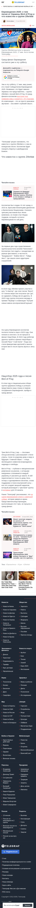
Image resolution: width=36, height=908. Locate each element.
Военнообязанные (27, 750)
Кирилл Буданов (9, 791)
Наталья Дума (10, 21)
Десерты (24, 825)
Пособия (24, 631)
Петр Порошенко (9, 795)
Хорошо (27, 905)
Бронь (23, 743)
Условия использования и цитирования (16, 868)
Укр (33, 2)
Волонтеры (7, 755)
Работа (23, 610)
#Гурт (20, 564)
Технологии (7, 682)
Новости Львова (9, 620)
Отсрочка (24, 746)
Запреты (24, 783)
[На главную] (18, 2)
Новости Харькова (9, 610)
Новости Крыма (8, 637)
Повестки (24, 740)
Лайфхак (24, 722)
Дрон (5, 692)
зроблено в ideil (7, 901)
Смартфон (7, 695)
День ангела (25, 786)
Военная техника (9, 758)
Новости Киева (8, 606)
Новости (5, 602)
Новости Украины (16, 188)
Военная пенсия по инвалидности (10, 826)
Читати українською (8, 25)
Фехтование (25, 669)
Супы (23, 822)
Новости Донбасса (9, 633)
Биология (6, 688)
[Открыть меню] (3, 2)
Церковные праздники (25, 770)
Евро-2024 (24, 666)
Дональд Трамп (8, 774)
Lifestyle (22, 702)
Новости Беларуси (9, 722)
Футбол (23, 652)
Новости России (8, 712)
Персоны (5, 765)
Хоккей (23, 662)
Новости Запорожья (7, 624)
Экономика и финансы (6, 649)
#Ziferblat (26, 564)
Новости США (8, 709)
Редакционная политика (10, 865)
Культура (24, 719)
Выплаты (24, 613)
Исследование (26, 695)
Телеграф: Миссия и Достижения (14, 888)
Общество (23, 602)
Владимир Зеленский (6, 770)
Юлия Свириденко (9, 804)
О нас (4, 858)
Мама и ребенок (26, 682)
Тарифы (6, 664)
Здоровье (23, 678)
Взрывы (6, 745)
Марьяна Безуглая (9, 801)
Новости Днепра (9, 613)
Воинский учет (26, 753)
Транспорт (6, 658)
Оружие (6, 752)
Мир (3, 702)
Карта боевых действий (8, 741)
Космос (5, 685)
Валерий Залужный (6, 787)
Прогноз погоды (26, 635)
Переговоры (7, 748)
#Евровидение (11, 564)
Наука (4, 678)
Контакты (5, 878)
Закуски (23, 832)
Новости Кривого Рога (9, 629)
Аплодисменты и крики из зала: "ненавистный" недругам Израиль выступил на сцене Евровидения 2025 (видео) (22, 539)
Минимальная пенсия (8, 832)
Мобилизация (24, 736)
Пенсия (4, 811)
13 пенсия (6, 815)
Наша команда (7, 882)
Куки (17, 905)
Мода (22, 712)
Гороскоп (24, 706)
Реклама (5, 872)
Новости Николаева (7, 641)
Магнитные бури (26, 726)
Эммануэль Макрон (7, 782)
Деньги (5, 654)
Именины (24, 789)
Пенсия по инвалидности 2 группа (8, 820)
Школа (23, 623)
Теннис (23, 659)
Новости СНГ (8, 716)
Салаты (23, 829)
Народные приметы (24, 775)
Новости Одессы (9, 616)
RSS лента (6, 892)
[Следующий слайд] (34, 6)
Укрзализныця (8, 671)
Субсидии (24, 616)
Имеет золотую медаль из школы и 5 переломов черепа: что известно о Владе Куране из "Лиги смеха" (22, 522)
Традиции (24, 779)
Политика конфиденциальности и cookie (16, 862)
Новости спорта (25, 648)
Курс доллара (8, 668)
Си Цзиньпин (7, 778)
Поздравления (26, 729)
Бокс (22, 656)
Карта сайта (6, 885)
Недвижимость (8, 661)
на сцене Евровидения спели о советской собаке (17, 497)
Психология (25, 692)
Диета (23, 688)
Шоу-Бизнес (17, 516)
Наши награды (7, 875)
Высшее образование (25, 627)
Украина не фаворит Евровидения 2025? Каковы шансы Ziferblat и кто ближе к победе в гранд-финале (22, 195)
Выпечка (24, 815)
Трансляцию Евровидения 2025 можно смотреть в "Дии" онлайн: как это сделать (23, 555)
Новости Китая (8, 719)
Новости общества (16, 531)
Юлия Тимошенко (9, 798)
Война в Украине (8, 736)
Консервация (25, 819)
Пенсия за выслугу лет (9, 837)
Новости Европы (9, 706)
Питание (24, 685)
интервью (7, 490)
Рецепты (22, 811)
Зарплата (24, 606)
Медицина (24, 620)
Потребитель (25, 709)
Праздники (23, 765)
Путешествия (25, 716)
